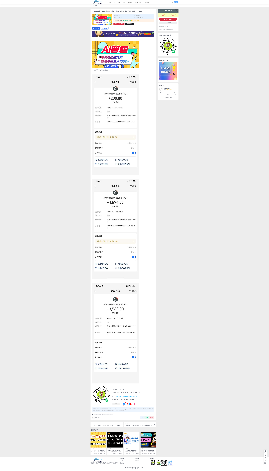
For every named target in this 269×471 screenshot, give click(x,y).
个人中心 (122, 460)
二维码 (96, 414)
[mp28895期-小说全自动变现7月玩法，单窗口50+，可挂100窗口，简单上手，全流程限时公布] (115, 440)
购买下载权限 (119, 23)
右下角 (103, 414)
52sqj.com (134, 467)
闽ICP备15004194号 (134, 468)
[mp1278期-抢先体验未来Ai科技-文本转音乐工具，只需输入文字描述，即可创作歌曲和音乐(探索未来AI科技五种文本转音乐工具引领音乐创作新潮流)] (148, 440)
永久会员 (174, 14)
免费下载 (130, 23)
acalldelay (97, 417)
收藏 (147, 417)
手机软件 (130, 2)
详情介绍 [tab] (97, 28)
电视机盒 (147, 2)
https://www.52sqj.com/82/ (130, 396)
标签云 (121, 462)
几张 (100, 414)
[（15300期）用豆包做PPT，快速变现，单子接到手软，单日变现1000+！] (98, 440)
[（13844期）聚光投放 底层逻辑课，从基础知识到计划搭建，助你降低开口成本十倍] (131, 440)
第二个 (111, 414)
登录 (177, 2)
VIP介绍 (137, 460)
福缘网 (119, 2)
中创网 (114, 2)
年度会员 (163, 14)
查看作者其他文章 (168, 97)
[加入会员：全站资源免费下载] (123, 34)
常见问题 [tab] (105, 28)
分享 (142, 417)
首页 (110, 2)
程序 (108, 414)
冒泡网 (124, 2)
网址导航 (122, 463)
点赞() (152, 417)
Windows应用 (138, 2)
